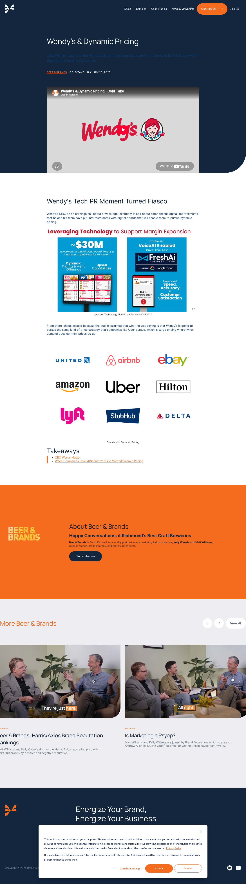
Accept (159, 868)
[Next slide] (219, 623)
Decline (188, 868)
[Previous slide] (207, 623)
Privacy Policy (173, 848)
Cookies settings (130, 868)
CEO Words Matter (67, 457)
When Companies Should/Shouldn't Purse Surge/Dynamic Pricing (99, 461)
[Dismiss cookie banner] (200, 832)
